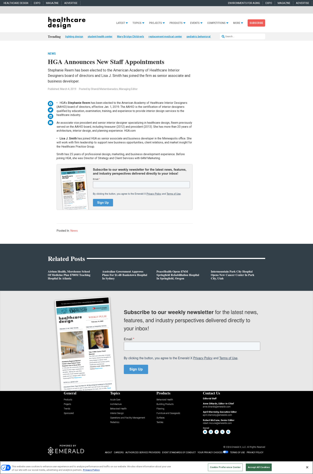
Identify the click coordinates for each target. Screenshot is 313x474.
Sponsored (69, 413)
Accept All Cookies (259, 467)
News (52, 53)
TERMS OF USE (237, 452)
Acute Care (115, 400)
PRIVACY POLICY (255, 452)
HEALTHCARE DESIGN (16, 3)
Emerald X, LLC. (238, 447)
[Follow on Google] (228, 432)
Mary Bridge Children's (130, 36)
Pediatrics (114, 422)
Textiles (159, 422)
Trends (67, 409)
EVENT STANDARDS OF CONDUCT (179, 452)
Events (195, 23)
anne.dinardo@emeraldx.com (217, 406)
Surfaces (160, 418)
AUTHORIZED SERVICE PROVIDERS (142, 452)
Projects (155, 23)
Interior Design (117, 413)
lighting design (74, 36)
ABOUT (108, 452)
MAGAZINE (52, 3)
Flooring (160, 409)
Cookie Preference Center (225, 467)
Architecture (116, 404)
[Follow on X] (222, 432)
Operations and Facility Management (127, 418)
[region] (156, 467)
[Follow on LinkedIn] (205, 432)
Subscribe (256, 23)
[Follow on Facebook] (216, 432)
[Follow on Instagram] (211, 432)
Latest (120, 23)
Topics (137, 23)
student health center (100, 36)
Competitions (216, 23)
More (236, 23)
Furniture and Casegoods (168, 413)
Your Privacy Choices (210, 452)
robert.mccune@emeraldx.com (217, 423)
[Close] (307, 467)
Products (176, 23)
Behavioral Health (118, 409)
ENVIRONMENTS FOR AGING (244, 3)
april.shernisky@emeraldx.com (217, 415)
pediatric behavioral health (202, 36)
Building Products (165, 404)
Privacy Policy (91, 470)
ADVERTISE (71, 3)
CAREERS (119, 452)
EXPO (37, 3)
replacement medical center (165, 36)
